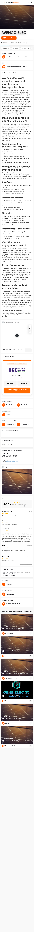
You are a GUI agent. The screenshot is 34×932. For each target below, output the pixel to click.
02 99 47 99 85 (12, 460)
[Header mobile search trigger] (32, 2)
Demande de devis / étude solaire (12, 310)
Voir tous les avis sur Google (26, 564)
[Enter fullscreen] (30, 331)
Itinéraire (28, 350)
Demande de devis (16, 42)
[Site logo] (11, 2)
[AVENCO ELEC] (17, 481)
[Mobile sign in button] (28, 2)
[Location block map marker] (17, 335)
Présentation (4, 42)
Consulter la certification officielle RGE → (17, 390)
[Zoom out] (30, 328)
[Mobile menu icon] (2, 2)
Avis (25, 42)
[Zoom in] (30, 326)
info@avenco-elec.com (12, 461)
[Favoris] (30, 633)
